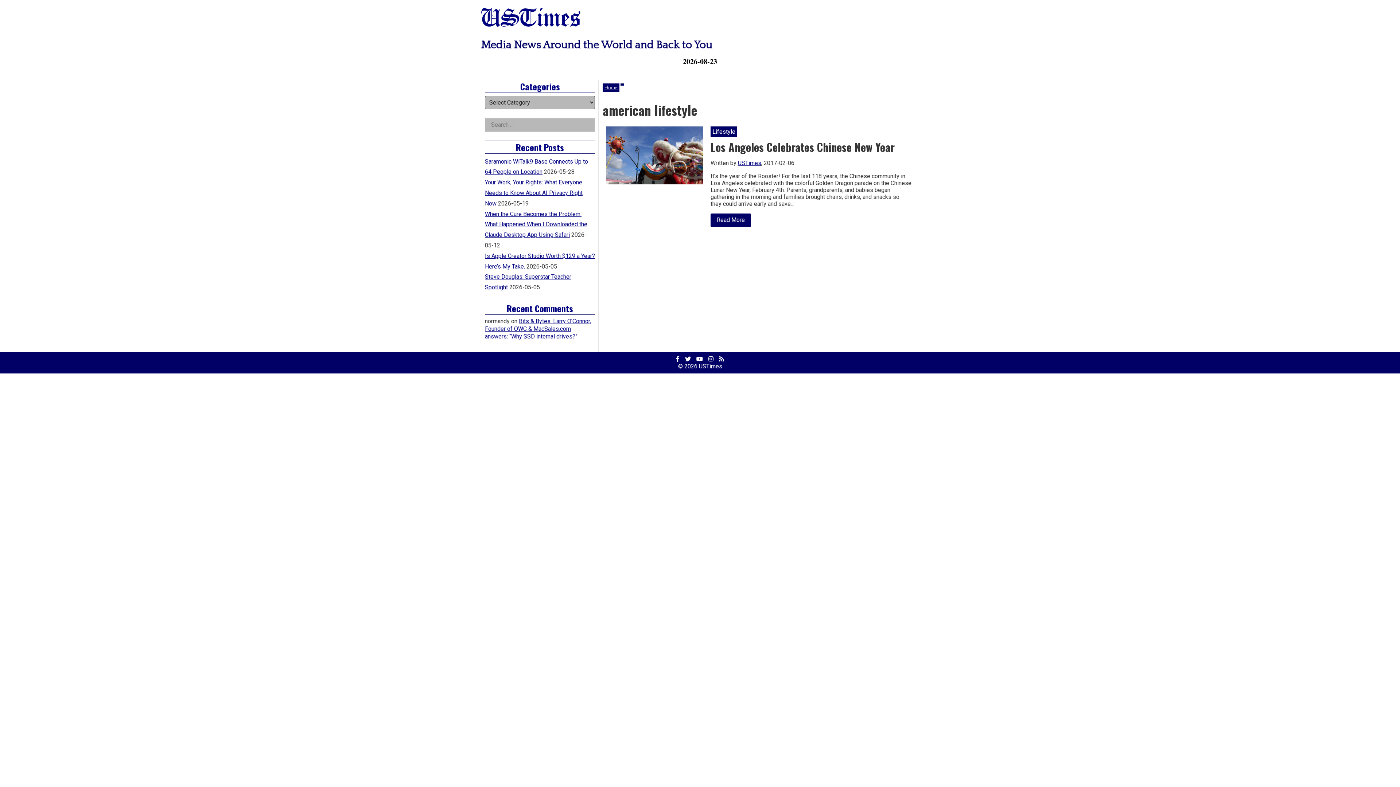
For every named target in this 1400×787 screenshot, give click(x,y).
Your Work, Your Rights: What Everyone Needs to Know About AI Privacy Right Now (534, 193)
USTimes (530, 19)
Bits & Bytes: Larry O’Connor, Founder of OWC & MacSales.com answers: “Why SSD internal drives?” (538, 329)
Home (611, 87)
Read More (734, 221)
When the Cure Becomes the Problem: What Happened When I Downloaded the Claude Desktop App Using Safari (536, 225)
